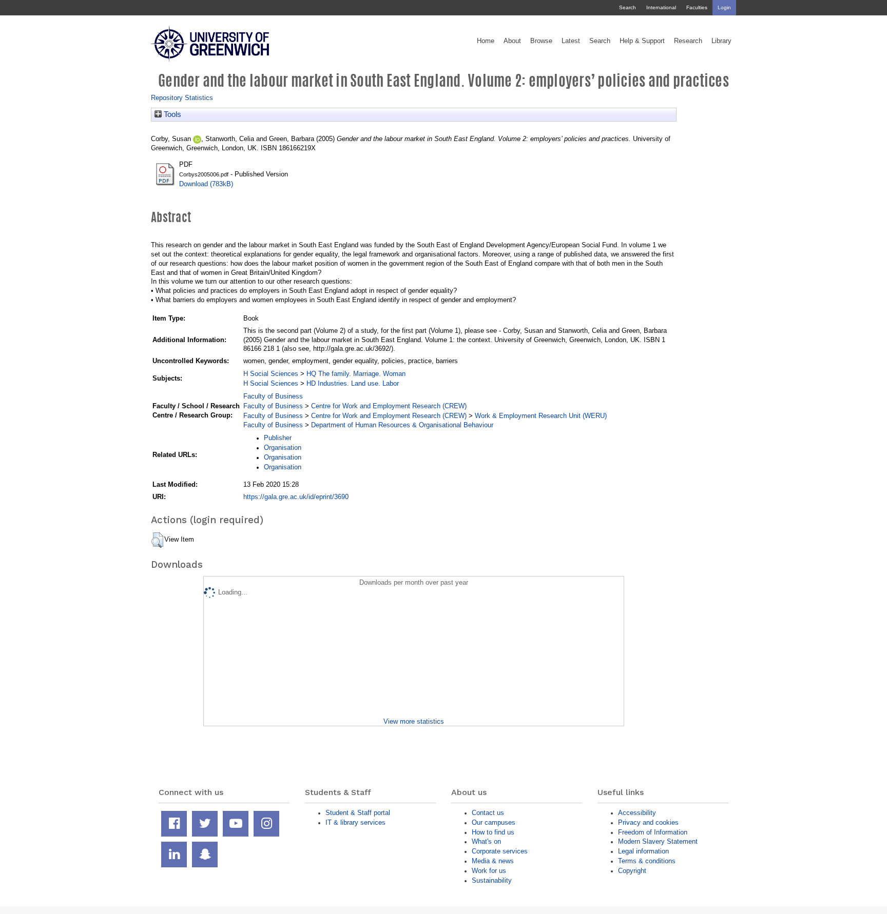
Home (485, 41)
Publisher (278, 438)
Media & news (493, 861)
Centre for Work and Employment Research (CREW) (389, 406)
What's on (486, 841)
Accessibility (637, 813)
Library (721, 41)
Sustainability (492, 880)
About (512, 41)
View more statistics (413, 721)
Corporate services (500, 851)
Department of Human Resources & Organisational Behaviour (402, 425)
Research (688, 41)
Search (627, 7)
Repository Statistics (182, 98)
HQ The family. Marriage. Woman (356, 373)
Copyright (632, 871)
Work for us (489, 871)
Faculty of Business (273, 396)
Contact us (488, 813)
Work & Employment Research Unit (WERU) (541, 416)
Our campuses (493, 822)
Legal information (643, 851)
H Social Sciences (270, 373)
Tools (171, 114)
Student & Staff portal (357, 813)
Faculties (696, 7)
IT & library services (355, 822)
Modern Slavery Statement (658, 841)
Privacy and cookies (648, 822)
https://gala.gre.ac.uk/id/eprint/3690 (296, 497)
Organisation (282, 447)
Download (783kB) (206, 184)
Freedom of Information (652, 832)
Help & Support (642, 41)
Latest (571, 41)
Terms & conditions (647, 861)
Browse (541, 41)
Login (724, 7)
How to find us (493, 832)
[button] (157, 540)
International (661, 7)
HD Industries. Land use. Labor (352, 383)
